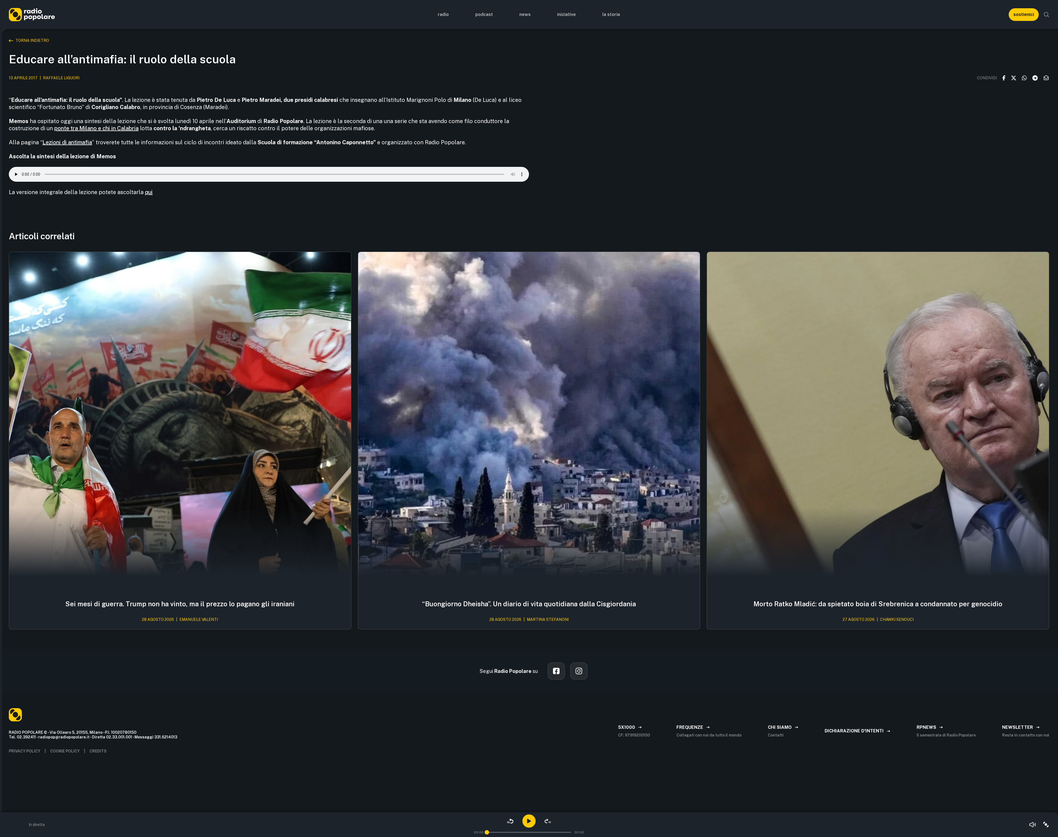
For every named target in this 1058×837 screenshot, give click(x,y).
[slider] (487, 832)
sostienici (1023, 14)
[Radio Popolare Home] (32, 14)
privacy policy (24, 751)
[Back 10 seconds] (510, 821)
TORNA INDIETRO (32, 40)
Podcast (484, 14)
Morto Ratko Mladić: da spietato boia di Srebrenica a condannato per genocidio (878, 604)
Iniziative (566, 14)
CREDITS (98, 751)
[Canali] (1046, 824)
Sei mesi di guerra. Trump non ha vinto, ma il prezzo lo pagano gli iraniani (180, 604)
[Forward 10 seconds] (547, 821)
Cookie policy (65, 751)
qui (149, 192)
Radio (443, 14)
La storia (611, 14)
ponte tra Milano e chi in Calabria (96, 128)
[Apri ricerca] (1046, 14)
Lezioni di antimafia (67, 142)
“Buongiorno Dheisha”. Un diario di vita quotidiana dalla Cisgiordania (529, 604)
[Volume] (1032, 824)
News (525, 14)
